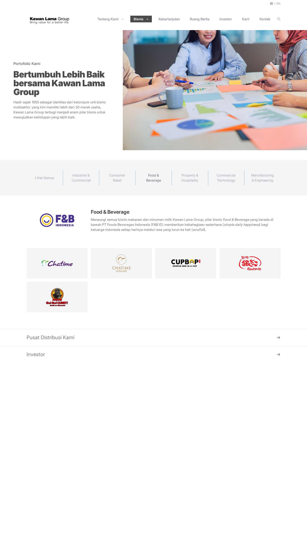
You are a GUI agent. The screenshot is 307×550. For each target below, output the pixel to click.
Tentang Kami (108, 19)
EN (278, 3)
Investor (225, 19)
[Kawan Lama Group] (49, 19)
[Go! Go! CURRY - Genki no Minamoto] (57, 297)
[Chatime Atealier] (121, 263)
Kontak (265, 19)
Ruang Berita (199, 19)
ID (271, 3)
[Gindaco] (249, 263)
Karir (246, 19)
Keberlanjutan (169, 19)
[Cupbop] (185, 263)
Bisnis (138, 19)
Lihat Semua (44, 178)
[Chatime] (57, 263)
